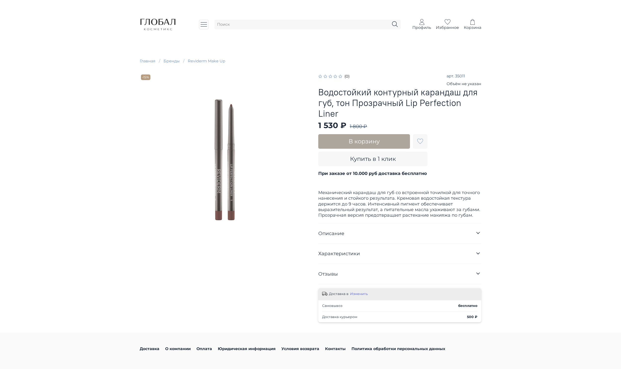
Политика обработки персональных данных (398, 348)
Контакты (335, 348)
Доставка (149, 348)
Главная (147, 61)
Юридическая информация (247, 348)
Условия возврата (300, 348)
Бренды (171, 61)
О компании (178, 348)
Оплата (204, 348)
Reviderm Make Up (206, 61)
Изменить (359, 294)
